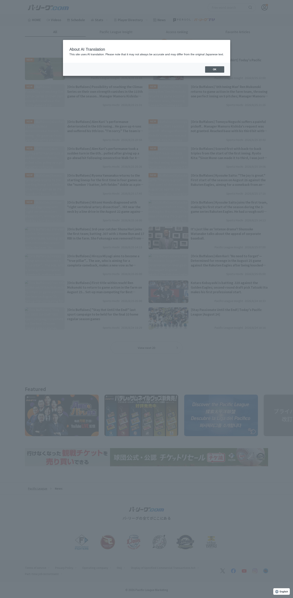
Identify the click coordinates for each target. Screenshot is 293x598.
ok (214, 69)
